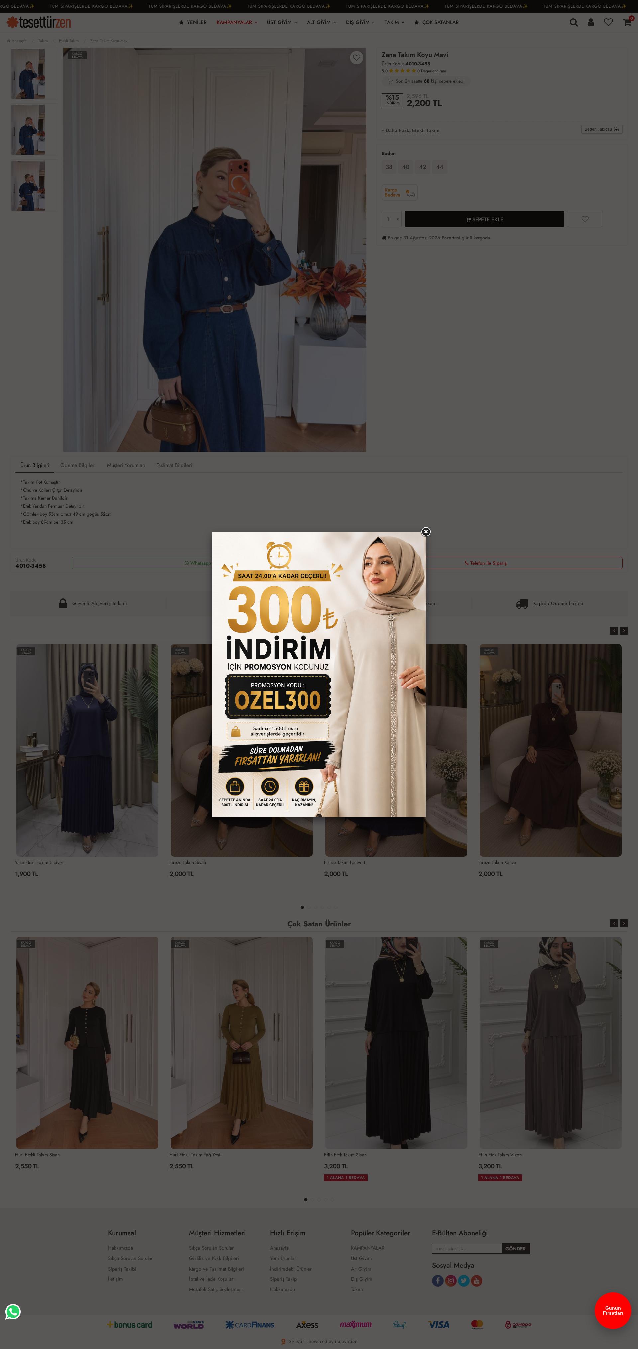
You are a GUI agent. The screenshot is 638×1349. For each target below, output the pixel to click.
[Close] (426, 532)
